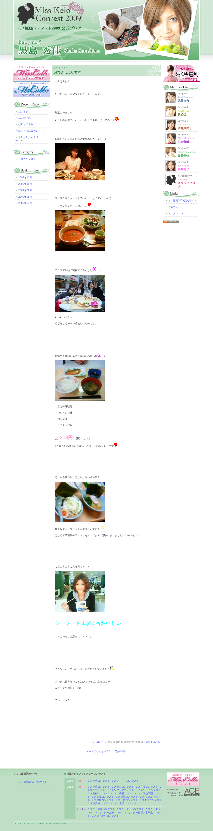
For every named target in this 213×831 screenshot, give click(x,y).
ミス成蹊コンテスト (125, 793)
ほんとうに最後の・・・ (32, 130)
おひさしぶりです (67, 72)
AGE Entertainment (183, 792)
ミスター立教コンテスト (112, 812)
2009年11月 (25, 177)
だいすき (23, 111)
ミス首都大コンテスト (100, 793)
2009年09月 (25, 190)
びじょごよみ (25, 124)
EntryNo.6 (183, 166)
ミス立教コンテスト (146, 786)
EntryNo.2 (183, 111)
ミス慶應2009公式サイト (182, 200)
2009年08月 (25, 196)
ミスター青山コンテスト (130, 809)
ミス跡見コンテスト (126, 796)
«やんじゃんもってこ (99, 751)
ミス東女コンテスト (150, 800)
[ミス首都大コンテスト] (113, 793)
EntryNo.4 (186, 138)
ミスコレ (173, 207)
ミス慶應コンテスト (99, 780)
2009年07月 (25, 203)
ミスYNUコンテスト (149, 790)
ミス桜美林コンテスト (100, 803)
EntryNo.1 (186, 97)
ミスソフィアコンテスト (125, 780)
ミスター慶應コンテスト (101, 809)
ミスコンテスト (100, 741)
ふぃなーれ (24, 117)
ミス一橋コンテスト (126, 800)
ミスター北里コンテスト (105, 815)
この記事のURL (152, 741)
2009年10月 (25, 183)
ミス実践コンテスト (103, 796)
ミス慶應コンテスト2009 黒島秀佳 (106, 31)
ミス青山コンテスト (122, 786)
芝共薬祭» (120, 751)
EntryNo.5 (187, 152)
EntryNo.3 (185, 125)
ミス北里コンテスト (125, 803)
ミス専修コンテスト (103, 800)
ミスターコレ (175, 213)
